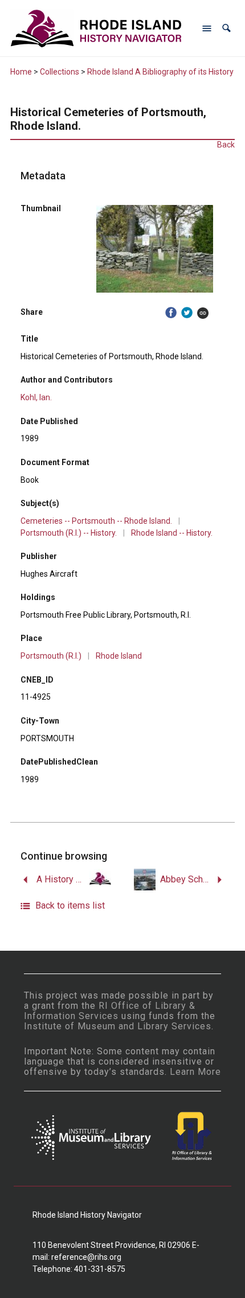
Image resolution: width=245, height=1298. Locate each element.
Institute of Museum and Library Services (117, 1026)
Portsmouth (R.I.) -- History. (69, 532)
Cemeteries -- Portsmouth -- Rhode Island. (96, 520)
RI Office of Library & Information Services (109, 1010)
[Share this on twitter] (187, 312)
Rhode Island (119, 655)
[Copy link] (203, 312)
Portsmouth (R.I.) (51, 655)
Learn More (195, 1071)
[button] (226, 28)
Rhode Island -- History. (172, 532)
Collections (59, 71)
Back (226, 144)
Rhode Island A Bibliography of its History (160, 71)
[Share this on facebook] (171, 312)
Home (21, 71)
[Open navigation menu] (207, 28)
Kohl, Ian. (36, 397)
